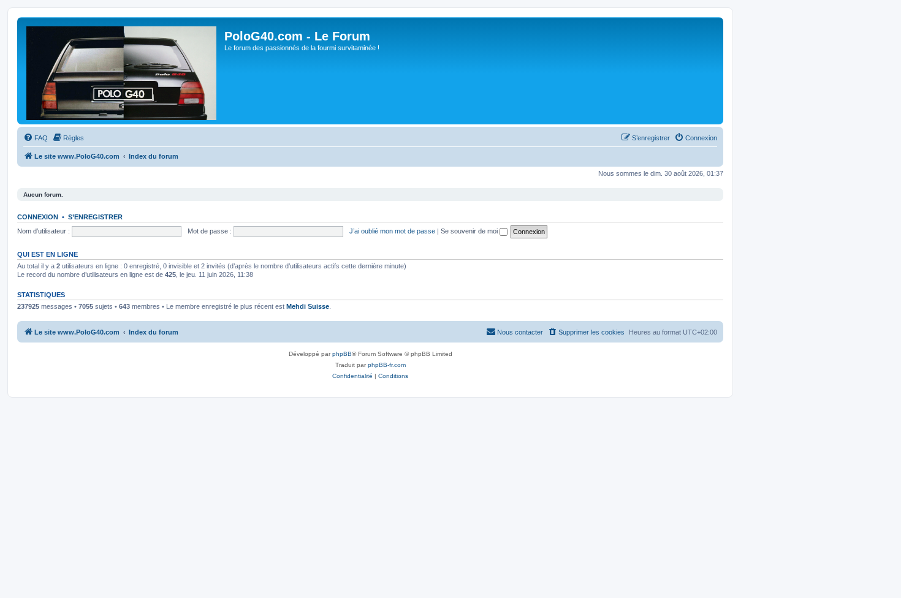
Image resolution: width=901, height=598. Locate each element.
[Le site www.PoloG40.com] (122, 70)
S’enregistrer (95, 217)
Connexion (37, 217)
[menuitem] (35, 138)
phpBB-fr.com (387, 364)
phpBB (342, 353)
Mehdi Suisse (307, 306)
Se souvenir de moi (470, 231)
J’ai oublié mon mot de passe (392, 231)
